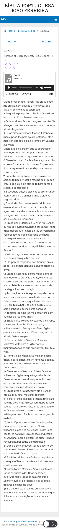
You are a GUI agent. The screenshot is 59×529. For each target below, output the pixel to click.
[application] (29, 88)
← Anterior (10, 41)
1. (18, 94)
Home (11, 30)
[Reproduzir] (9, 87)
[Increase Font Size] (8, 66)
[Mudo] (41, 87)
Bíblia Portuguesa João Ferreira (29, 8)
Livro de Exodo (27, 30)
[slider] (48, 87)
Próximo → (49, 41)
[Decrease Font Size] (16, 66)
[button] (50, 523)
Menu (4, 19)
